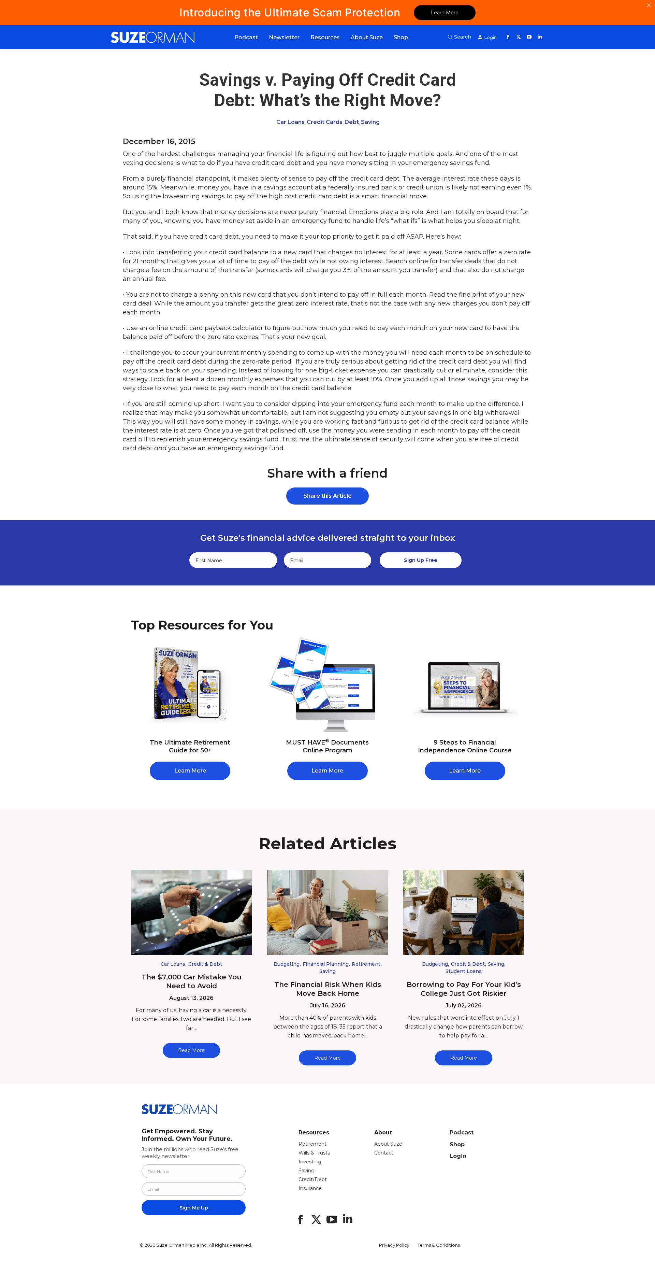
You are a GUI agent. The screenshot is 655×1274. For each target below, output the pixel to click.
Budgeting (287, 964)
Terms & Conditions (439, 1245)
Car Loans (290, 122)
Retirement (366, 964)
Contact (383, 1153)
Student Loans (464, 971)
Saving (370, 122)
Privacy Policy (394, 1245)
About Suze (388, 1144)
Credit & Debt (205, 964)
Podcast (462, 1132)
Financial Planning (326, 964)
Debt (352, 122)
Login (458, 1156)
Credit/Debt (313, 1179)
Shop (457, 1144)
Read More (191, 1050)
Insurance (310, 1188)
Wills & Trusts (314, 1153)
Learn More (444, 13)
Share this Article (327, 496)
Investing (310, 1162)
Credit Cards (325, 122)
